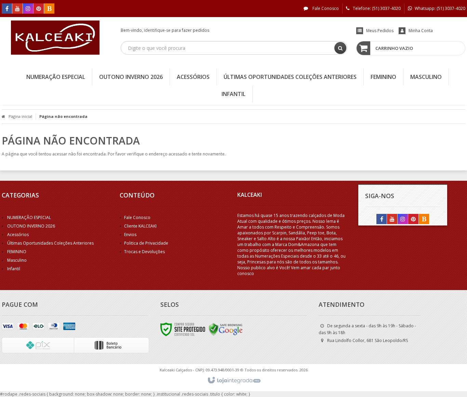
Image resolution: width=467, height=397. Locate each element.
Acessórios (18, 234)
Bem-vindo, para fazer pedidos (165, 30)
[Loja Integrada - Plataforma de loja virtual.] (233, 380)
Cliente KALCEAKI (140, 226)
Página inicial (20, 116)
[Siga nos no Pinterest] (39, 9)
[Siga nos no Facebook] (7, 9)
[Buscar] (340, 48)
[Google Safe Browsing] (226, 329)
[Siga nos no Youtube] (17, 9)
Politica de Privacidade (146, 243)
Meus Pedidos (379, 30)
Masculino (17, 260)
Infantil (13, 269)
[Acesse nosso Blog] (49, 9)
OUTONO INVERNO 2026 (31, 226)
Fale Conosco (325, 8)
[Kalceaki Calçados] (55, 37)
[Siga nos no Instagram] (28, 9)
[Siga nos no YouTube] (392, 219)
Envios (130, 234)
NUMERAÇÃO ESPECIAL (29, 217)
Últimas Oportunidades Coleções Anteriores (50, 243)
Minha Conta (421, 30)
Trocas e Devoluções (144, 252)
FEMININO (16, 252)
